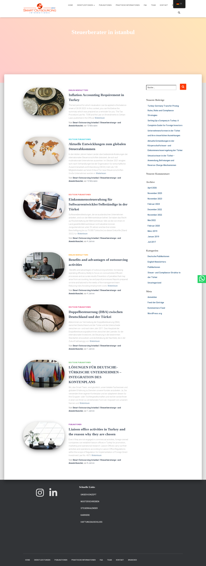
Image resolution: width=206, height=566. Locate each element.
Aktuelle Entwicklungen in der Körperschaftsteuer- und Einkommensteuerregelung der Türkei (165, 145)
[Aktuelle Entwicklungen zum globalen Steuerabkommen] (43, 150)
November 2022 (155, 215)
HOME (70, 5)
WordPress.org (155, 313)
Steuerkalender (89, 508)
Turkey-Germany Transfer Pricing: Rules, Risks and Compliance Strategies (163, 110)
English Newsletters (78, 90)
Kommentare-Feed (156, 308)
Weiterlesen (100, 118)
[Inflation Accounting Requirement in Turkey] (43, 101)
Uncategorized (154, 283)
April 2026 (152, 188)
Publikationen (105, 5)
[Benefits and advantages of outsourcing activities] (43, 266)
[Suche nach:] (163, 89)
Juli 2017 (152, 242)
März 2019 (152, 231)
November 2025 (155, 193)
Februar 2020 (154, 226)
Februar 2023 (154, 204)
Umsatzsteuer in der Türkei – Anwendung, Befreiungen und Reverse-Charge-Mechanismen (162, 160)
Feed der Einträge (156, 302)
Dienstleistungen (85, 5)
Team (153, 5)
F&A (145, 5)
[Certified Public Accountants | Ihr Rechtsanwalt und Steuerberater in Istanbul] (39, 8)
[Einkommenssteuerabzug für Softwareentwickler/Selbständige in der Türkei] (43, 206)
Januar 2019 (153, 236)
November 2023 (155, 199)
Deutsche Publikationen (80, 139)
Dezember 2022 (155, 209)
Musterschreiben (90, 501)
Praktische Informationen (128, 5)
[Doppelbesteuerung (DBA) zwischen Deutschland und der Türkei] (43, 318)
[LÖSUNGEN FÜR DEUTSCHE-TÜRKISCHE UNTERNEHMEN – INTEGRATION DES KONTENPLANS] (43, 373)
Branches (132, 560)
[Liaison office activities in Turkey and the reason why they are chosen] (43, 435)
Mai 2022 (152, 220)
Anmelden (152, 297)
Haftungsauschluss (91, 522)
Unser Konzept (88, 494)
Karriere (85, 515)
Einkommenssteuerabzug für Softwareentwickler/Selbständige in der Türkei (98, 204)
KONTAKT (164, 5)
